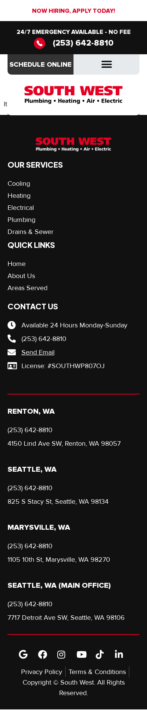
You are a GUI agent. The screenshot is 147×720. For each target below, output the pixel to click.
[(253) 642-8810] (39, 43)
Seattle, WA (32, 469)
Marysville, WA (39, 527)
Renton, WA (31, 411)
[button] (106, 64)
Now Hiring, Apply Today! (73, 11)
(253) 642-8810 (83, 43)
